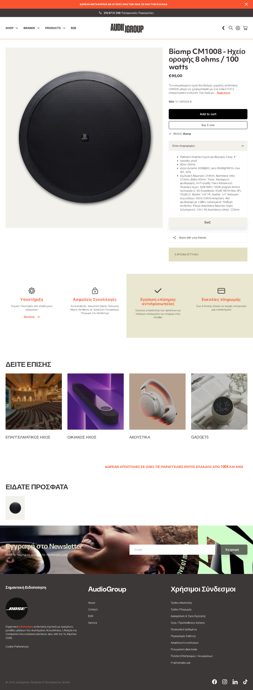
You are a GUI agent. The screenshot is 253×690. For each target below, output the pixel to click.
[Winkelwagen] (245, 28)
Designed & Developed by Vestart (50, 682)
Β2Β (73, 28)
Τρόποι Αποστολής (181, 602)
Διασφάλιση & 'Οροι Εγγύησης (188, 616)
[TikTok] (245, 681)
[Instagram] (224, 681)
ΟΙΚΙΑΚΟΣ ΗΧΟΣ (81, 437)
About (91, 602)
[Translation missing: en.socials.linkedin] (235, 681)
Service (30, 317)
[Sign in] (238, 28)
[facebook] (214, 681)
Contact (93, 609)
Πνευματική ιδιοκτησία (184, 649)
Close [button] (246, 4)
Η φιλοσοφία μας (181, 662)
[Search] (231, 28)
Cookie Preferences (17, 646)
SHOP (9, 28)
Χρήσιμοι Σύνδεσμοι (203, 589)
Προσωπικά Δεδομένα (184, 629)
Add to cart (208, 114)
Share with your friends (192, 237)
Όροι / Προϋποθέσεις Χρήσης (188, 622)
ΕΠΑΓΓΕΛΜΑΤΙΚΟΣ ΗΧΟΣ (28, 437)
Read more (223, 92)
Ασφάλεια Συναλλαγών (185, 642)
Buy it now (208, 125)
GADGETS (200, 437)
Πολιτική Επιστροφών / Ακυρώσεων (192, 655)
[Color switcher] (224, 28)
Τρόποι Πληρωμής (181, 609)
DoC (208, 222)
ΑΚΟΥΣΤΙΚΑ (139, 437)
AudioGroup (107, 589)
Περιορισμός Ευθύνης (183, 636)
